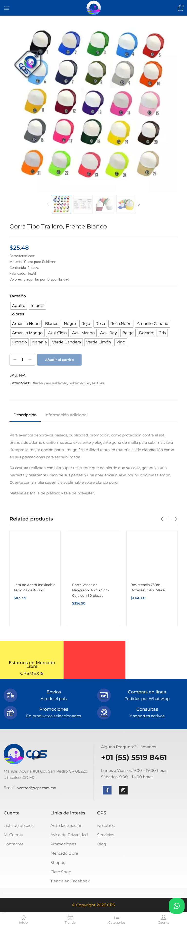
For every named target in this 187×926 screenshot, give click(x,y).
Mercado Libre (64, 853)
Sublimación (79, 383)
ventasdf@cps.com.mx (36, 788)
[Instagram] (123, 790)
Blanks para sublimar (49, 383)
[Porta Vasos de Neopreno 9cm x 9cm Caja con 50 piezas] (93, 556)
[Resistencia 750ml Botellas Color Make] (152, 556)
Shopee (57, 862)
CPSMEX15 (31, 673)
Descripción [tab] (25, 415)
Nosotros (106, 825)
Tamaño (17, 296)
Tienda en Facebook (70, 881)
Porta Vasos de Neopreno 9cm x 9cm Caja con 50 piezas (90, 590)
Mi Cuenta (14, 834)
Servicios (105, 834)
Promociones (63, 844)
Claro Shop (60, 871)
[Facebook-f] (107, 790)
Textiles (98, 383)
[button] (179, 8)
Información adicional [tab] (66, 415)
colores (16, 314)
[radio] (18, 305)
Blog (101, 844)
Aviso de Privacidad (69, 834)
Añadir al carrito (59, 360)
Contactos (14, 844)
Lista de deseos (19, 825)
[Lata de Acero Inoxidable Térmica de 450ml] (35, 556)
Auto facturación (66, 825)
